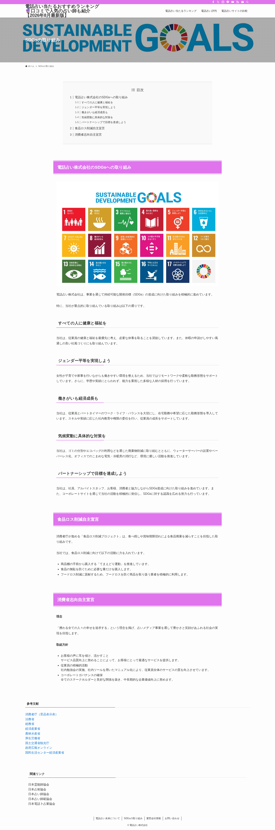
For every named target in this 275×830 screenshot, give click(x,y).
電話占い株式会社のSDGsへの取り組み (101, 97)
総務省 (29, 723)
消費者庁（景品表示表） (41, 714)
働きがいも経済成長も (95, 112)
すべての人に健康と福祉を (97, 102)
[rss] (237, 2)
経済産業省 (32, 728)
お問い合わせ (172, 818)
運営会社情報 (153, 818)
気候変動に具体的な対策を (97, 117)
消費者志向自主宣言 (88, 134)
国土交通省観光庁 (37, 743)
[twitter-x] (218, 2)
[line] (227, 2)
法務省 (29, 719)
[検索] (247, 2)
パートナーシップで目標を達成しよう (104, 122)
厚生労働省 (32, 738)
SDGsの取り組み (133, 818)
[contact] (242, 2)
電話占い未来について (108, 818)
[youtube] (232, 2)
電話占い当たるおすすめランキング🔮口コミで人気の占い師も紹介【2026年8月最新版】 (62, 11)
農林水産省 (32, 733)
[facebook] (213, 2)
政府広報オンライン (38, 747)
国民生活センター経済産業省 (44, 752)
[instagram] (223, 2)
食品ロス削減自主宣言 (90, 128)
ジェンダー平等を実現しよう (99, 107)
